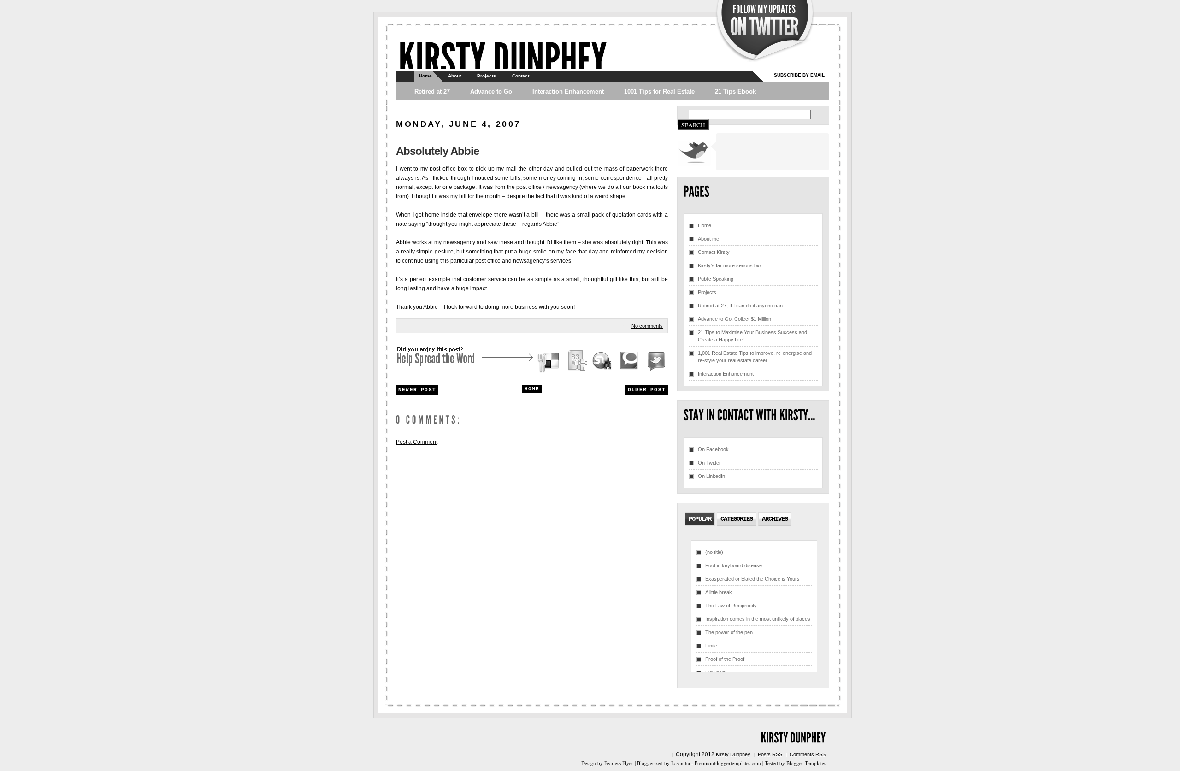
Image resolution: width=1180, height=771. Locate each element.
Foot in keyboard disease (733, 565)
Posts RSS (770, 754)
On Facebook (713, 449)
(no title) (714, 552)
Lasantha (680, 762)
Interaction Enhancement (568, 91)
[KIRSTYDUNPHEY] (502, 58)
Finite (711, 645)
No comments (647, 326)
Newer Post (417, 390)
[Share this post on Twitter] (655, 362)
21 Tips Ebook (735, 91)
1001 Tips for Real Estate (659, 91)
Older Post (647, 390)
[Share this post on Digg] (577, 362)
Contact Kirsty (714, 252)
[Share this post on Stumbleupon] (602, 362)
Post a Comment (416, 442)
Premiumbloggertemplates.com (728, 762)
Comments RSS (808, 754)
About (454, 75)
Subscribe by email (799, 74)
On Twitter (709, 462)
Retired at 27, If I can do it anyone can (740, 305)
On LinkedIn (711, 476)
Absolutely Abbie (437, 151)
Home (425, 75)
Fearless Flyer (618, 762)
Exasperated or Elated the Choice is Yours (752, 579)
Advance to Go (491, 91)
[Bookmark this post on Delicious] (549, 362)
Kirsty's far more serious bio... (731, 265)
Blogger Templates (806, 762)
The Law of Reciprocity (731, 605)
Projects (486, 75)
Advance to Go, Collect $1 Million (734, 319)
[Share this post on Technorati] (629, 362)
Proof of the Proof (724, 659)
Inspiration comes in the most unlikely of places (757, 619)
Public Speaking (715, 279)
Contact (520, 75)
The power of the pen (729, 632)
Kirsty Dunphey (733, 754)
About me (708, 238)
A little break (718, 592)
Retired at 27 (432, 91)
